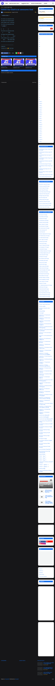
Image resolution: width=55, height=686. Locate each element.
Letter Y (40, 141)
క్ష (39, 99)
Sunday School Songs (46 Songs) (45, 205)
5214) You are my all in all (30, 66)
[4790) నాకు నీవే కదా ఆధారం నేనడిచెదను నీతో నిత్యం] (41, 497)
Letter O (40, 128)
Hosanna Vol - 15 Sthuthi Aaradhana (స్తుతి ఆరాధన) (45, 357)
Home (2, 0)
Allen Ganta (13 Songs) (43, 214)
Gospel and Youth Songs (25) (44, 193)
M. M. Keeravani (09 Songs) (44, 258)
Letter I (40, 116)
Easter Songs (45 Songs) (43, 189)
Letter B (40, 103)
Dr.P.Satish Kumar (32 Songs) (44, 235)
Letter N (40, 126)
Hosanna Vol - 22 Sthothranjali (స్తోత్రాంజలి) (44, 377)
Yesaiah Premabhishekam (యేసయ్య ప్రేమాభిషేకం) (45, 471)
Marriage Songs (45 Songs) (44, 195)
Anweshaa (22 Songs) (43, 218)
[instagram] (52, 0)
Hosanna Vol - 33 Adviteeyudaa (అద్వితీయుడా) (44, 410)
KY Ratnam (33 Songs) (43, 256)
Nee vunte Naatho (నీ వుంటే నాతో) (45, 449)
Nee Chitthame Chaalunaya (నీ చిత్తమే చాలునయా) (45, 427)
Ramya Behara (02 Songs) (43, 275)
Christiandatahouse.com (46, 17)
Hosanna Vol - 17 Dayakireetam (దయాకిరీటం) (44, 363)
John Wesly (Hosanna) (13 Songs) (45, 250)
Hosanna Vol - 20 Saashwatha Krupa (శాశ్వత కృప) (45, 371)
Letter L (40, 122)
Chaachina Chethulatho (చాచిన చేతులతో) (44, 309)
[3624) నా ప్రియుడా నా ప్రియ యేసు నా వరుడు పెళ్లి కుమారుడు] (41, 491)
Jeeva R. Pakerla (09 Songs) (44, 245)
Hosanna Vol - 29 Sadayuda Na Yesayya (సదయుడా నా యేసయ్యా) (44, 398)
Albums (45, 3)
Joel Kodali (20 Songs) (43, 249)
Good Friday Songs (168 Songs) (44, 191)
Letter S (40, 133)
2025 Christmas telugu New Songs (45, 176)
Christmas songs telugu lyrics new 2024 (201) (45, 169)
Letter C (40, 105)
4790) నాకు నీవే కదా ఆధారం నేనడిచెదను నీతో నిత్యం (48, 496)
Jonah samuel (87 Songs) (43, 254)
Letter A (40, 101)
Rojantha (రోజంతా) (42, 454)
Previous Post (4, 82)
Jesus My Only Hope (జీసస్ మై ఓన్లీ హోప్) (46, 418)
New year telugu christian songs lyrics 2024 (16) (45, 172)
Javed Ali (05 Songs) (43, 243)
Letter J (40, 118)
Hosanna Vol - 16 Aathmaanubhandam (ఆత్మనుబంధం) (46, 360)
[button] (53, 3)
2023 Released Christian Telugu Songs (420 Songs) (46, 158)
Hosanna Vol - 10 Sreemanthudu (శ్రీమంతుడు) (44, 342)
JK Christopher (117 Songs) (44, 247)
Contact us (41, 570)
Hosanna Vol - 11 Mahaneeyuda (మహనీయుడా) (44, 345)
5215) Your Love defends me (18, 66)
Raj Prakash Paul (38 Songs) (44, 273)
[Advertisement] (46, 603)
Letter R (40, 131)
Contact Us (9, 0)
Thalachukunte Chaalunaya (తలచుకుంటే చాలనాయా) (46, 462)
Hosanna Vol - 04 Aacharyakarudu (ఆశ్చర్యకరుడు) (45, 324)
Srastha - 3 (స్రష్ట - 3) (42, 459)
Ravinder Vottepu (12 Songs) (44, 277)
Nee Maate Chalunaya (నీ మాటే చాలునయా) (44, 433)
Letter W (40, 139)
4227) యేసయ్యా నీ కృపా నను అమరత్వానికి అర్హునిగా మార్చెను (48, 668)
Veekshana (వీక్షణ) (42, 468)
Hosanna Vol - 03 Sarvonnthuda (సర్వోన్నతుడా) (44, 321)
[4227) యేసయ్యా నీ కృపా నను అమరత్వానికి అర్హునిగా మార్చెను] (40, 669)
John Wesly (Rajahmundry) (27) (44, 252)
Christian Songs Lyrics (14, 3)
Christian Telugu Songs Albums (44, 304)
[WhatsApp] (16, 53)
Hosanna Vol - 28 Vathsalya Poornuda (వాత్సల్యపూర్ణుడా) (45, 395)
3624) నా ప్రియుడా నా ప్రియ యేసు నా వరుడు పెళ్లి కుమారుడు (48, 491)
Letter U (40, 137)
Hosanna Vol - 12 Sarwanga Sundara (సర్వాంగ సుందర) (45, 348)
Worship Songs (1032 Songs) (44, 207)
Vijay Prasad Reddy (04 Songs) (44, 292)
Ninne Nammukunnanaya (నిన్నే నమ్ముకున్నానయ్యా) (44, 452)
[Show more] (23, 53)
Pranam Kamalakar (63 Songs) (44, 269)
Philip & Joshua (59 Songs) (44, 266)
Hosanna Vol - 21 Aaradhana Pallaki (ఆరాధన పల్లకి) (45, 374)
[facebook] (49, 0)
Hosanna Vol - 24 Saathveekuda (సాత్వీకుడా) (44, 383)
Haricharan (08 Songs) (43, 241)
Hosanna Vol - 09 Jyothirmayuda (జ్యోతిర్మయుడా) (45, 339)
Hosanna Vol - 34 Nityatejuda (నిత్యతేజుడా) (44, 413)
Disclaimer (41, 572)
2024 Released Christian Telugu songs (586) (46, 166)
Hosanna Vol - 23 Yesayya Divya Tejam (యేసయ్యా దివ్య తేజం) (46, 380)
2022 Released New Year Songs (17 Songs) (45, 156)
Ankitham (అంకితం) (42, 306)
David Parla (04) (42, 231)
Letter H (40, 114)
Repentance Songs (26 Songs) (44, 201)
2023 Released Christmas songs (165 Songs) (45, 161)
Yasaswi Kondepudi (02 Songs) (44, 294)
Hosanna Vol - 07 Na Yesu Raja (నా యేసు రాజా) (45, 333)
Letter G (40, 112)
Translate (43, 12)
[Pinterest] (18, 53)
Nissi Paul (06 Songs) (43, 264)
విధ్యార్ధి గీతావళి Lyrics (25, 3)
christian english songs (8, 7)
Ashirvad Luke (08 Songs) (43, 222)
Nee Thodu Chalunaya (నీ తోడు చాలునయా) (44, 444)
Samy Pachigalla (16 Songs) (44, 279)
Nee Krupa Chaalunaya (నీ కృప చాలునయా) (44, 430)
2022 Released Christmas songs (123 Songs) (45, 153)
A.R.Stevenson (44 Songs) (43, 220)
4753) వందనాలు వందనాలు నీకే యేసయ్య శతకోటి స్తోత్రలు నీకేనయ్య (49, 502)
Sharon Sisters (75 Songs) (43, 281)
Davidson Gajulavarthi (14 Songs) (45, 233)
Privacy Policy (41, 574)
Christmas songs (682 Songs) (44, 186)
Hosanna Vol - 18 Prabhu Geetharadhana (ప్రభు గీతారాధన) (44, 366)
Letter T (40, 135)
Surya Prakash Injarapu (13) (44, 290)
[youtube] (49, 541)
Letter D (40, 107)
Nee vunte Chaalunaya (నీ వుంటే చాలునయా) (44, 447)
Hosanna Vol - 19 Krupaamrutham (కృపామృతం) (45, 368)
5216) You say (3, 66)
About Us (5, 0)
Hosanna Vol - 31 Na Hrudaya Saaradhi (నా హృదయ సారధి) (46, 404)
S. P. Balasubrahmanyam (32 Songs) (45, 285)
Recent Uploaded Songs (36, 3)
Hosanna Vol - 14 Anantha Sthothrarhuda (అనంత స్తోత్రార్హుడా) (44, 354)
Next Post (34, 82)
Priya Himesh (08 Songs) (43, 271)
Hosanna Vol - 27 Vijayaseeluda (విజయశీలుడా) (44, 392)
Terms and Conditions (43, 576)
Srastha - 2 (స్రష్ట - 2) (42, 457)
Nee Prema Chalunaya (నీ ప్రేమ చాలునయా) (44, 436)
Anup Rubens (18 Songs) (43, 216)
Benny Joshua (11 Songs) (43, 224)
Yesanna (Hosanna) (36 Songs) (44, 296)
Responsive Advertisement (46, 515)
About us (40, 568)
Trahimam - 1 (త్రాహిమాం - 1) (44, 464)
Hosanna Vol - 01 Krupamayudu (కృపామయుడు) (44, 315)
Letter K (40, 120)
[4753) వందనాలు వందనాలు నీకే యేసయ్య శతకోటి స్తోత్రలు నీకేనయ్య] (41, 502)
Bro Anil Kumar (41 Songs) (43, 226)
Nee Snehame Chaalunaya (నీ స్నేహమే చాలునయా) (45, 441)
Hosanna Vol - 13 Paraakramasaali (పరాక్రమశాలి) (45, 351)
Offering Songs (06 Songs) (44, 199)
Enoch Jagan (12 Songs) (43, 239)
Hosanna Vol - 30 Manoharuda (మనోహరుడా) (44, 401)
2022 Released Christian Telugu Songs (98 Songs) (46, 150)
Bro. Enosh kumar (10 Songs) (44, 228)
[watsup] (49, 543)
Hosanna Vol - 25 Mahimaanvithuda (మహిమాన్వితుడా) (45, 386)
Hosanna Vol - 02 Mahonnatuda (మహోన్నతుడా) (44, 318)
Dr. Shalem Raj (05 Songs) (43, 237)
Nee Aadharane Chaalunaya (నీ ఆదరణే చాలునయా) (45, 424)
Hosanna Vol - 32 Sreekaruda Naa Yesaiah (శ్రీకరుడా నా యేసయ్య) (45, 407)
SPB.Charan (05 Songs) (43, 287)
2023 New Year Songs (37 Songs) (45, 163)
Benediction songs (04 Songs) (44, 184)
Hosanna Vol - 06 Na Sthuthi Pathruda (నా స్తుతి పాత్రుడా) (46, 330)
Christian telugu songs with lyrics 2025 (46, 174)
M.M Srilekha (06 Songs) (43, 260)
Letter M (40, 124)
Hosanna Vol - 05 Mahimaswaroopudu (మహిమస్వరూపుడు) (45, 327)
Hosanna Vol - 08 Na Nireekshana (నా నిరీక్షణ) (45, 336)
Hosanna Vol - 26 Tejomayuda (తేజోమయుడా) (44, 389)
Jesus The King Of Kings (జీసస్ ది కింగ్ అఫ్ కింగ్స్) (45, 421)
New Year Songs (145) (43, 197)
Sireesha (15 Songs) (42, 283)
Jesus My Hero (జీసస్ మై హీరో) (44, 415)
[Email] (20, 53)
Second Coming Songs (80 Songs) (45, 203)
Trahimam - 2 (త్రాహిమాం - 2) (44, 466)
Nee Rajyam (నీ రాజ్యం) (43, 438)
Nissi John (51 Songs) (43, 262)
